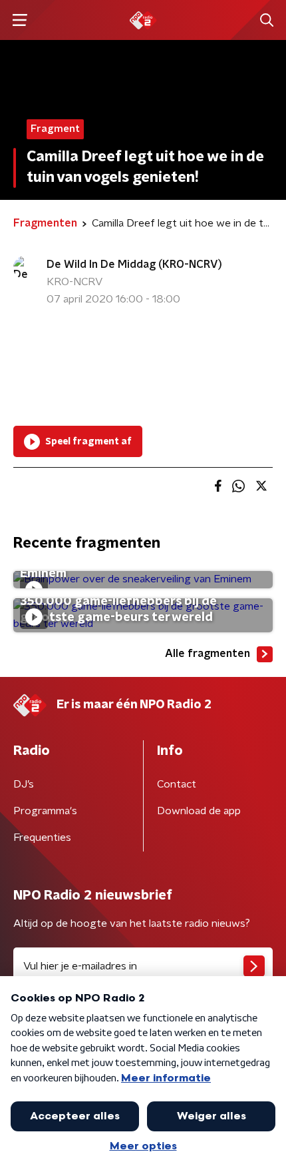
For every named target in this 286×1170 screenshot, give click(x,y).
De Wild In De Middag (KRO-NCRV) (134, 264)
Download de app (199, 811)
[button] (20, 20)
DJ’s (23, 784)
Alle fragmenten (207, 653)
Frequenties (42, 837)
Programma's (45, 811)
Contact (176, 784)
